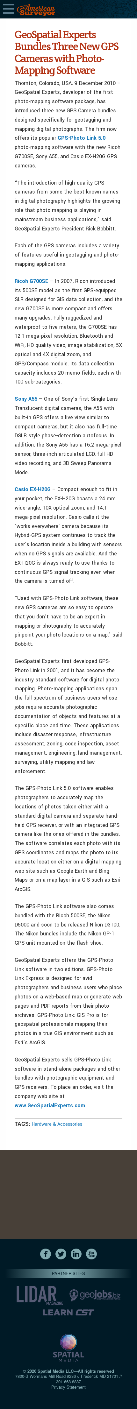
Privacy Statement (68, 1387)
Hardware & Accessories (57, 1124)
